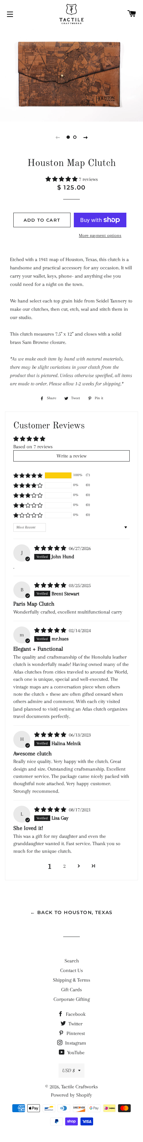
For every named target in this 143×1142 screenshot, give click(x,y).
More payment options (100, 235)
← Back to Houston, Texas (71, 912)
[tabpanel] (71, 74)
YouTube (75, 1053)
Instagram (75, 1043)
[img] (51, 548)
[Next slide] (85, 137)
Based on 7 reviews (33, 447)
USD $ (68, 1070)
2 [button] (64, 866)
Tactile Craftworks (79, 1087)
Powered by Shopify (71, 1095)
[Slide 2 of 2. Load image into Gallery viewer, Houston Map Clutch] (75, 137)
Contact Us (71, 970)
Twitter (74, 1024)
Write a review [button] (71, 456)
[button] (62, 179)
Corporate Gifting (72, 999)
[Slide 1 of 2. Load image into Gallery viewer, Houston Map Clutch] (68, 137)
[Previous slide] (57, 137)
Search (72, 961)
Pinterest (75, 1033)
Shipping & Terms (71, 980)
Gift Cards (71, 990)
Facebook (75, 1014)
